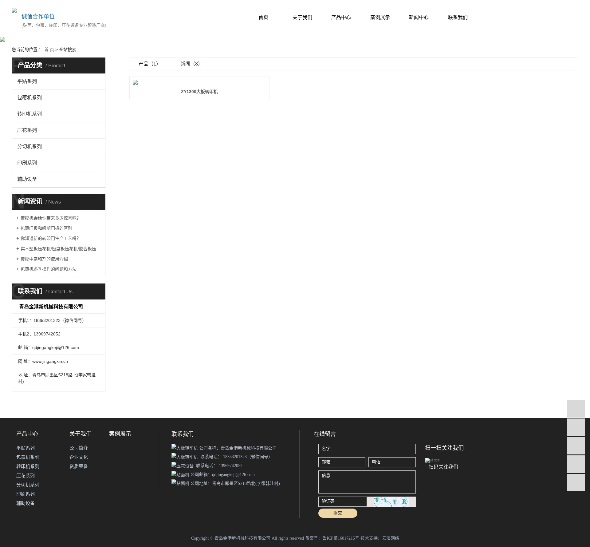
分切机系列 (29, 146)
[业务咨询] (576, 409)
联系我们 (458, 17)
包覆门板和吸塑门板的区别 (46, 228)
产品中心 (341, 17)
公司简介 (78, 447)
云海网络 (390, 538)
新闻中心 (419, 17)
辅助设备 (27, 179)
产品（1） (150, 63)
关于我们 (302, 17)
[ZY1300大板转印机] (199, 82)
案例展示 (380, 17)
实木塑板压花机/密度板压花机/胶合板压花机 (61, 248)
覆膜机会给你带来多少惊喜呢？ (51, 218)
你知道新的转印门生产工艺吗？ (51, 238)
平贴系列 (27, 81)
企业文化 (78, 457)
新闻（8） (191, 63)
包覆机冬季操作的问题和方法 (49, 269)
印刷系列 (27, 162)
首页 (263, 17)
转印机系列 (29, 114)
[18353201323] (576, 427)
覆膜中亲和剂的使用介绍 (44, 258)
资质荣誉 (78, 466)
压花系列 (27, 130)
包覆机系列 (29, 97)
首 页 (49, 49)
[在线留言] (576, 464)
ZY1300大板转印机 (199, 91)
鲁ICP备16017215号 (340, 538)
